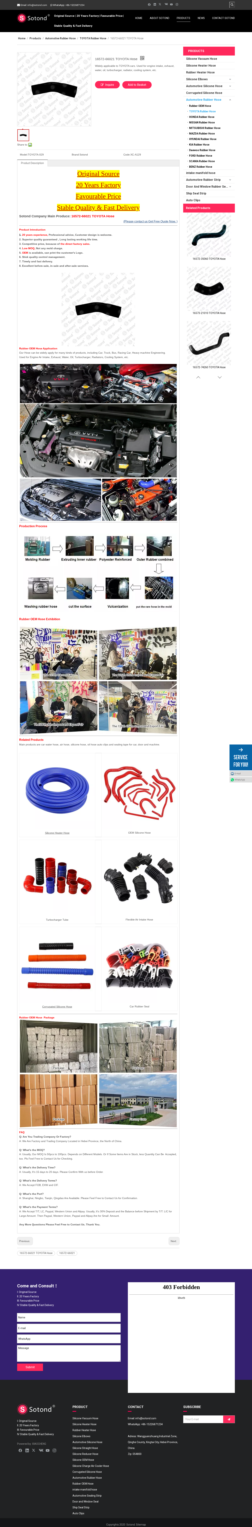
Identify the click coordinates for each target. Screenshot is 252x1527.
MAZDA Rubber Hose (202, 133)
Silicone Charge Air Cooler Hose (91, 1465)
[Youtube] (171, 4)
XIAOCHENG (39, 1443)
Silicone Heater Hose (201, 65)
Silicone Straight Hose (85, 1448)
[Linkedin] (155, 4)
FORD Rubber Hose (200, 155)
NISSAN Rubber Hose (202, 122)
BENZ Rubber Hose (200, 166)
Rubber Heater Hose (200, 72)
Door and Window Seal (86, 1501)
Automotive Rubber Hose (203, 99)
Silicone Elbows (197, 79)
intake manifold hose (200, 173)
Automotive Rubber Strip (203, 180)
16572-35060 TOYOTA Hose (209, 258)
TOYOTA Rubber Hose (202, 111)
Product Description (32, 163)
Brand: (76, 154)
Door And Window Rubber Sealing (209, 186)
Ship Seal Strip (196, 193)
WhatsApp (240, 779)
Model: (24, 154)
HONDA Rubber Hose (201, 116)
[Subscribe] (229, 1419)
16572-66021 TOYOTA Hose (36, 1253)
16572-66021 (67, 1253)
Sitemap (141, 1524)
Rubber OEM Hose (200, 105)
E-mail (238, 773)
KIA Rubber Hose (199, 144)
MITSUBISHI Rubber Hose (204, 128)
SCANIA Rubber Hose (202, 161)
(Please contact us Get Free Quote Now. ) (150, 221)
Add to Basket (137, 85)
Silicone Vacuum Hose (201, 59)
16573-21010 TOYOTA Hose (209, 313)
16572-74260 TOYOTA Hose (209, 367)
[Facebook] (149, 4)
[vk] (166, 4)
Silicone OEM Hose (83, 1459)
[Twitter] (160, 4)
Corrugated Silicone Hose (204, 93)
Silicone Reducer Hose (85, 1453)
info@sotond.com (37, 5)
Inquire (109, 85)
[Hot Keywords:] (232, 4)
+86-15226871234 (74, 5)
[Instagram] (177, 4)
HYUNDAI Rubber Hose (202, 139)
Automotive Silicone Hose (204, 86)
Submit (30, 1367)
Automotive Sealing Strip (87, 1495)
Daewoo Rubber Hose (202, 150)
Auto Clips (193, 200)
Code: (126, 154)
